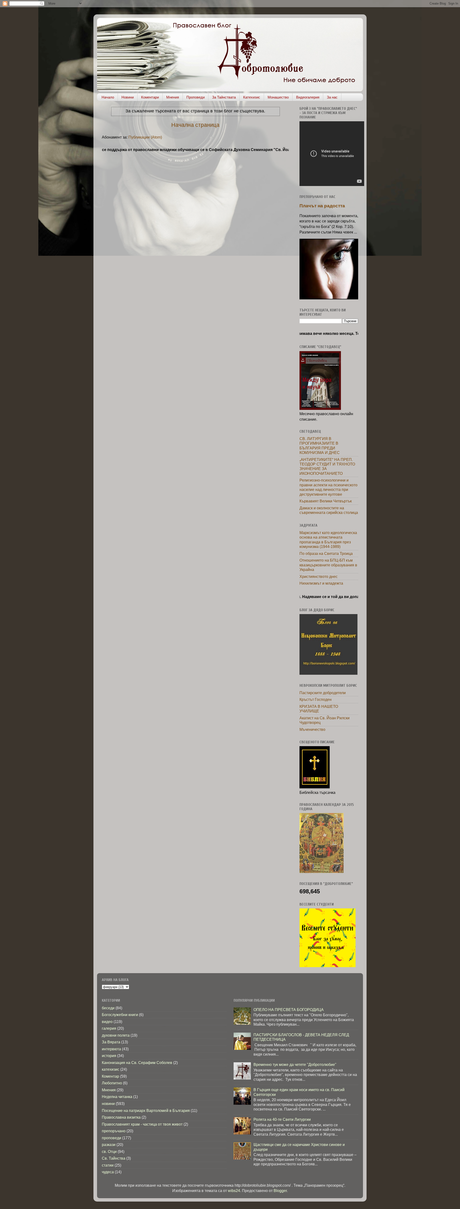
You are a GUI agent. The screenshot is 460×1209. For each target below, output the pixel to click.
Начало (108, 97)
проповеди (111, 1138)
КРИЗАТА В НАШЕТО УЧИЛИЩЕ (318, 708)
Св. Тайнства (113, 1158)
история (109, 1055)
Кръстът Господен (315, 699)
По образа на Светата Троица (326, 553)
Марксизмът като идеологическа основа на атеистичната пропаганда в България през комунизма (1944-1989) (328, 539)
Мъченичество (312, 729)
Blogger (280, 1190)
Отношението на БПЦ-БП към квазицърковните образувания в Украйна (328, 565)
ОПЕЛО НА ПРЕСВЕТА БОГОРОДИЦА (288, 1009)
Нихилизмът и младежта (321, 583)
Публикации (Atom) (145, 137)
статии (108, 1165)
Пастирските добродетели (322, 693)
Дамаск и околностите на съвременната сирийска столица (328, 510)
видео (107, 1021)
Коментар (110, 1076)
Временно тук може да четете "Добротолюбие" (294, 1064)
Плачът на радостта (322, 205)
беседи (108, 1008)
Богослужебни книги (120, 1014)
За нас (332, 97)
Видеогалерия (307, 97)
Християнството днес (318, 576)
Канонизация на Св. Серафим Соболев (137, 1062)
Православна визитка (121, 1117)
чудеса (108, 1172)
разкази (108, 1144)
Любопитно (112, 1083)
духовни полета (116, 1035)
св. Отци (109, 1151)
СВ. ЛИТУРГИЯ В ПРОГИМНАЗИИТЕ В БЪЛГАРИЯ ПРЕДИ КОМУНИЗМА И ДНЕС (319, 445)
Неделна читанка (117, 1096)
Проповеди (195, 97)
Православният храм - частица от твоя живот (142, 1124)
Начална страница (195, 125)
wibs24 (234, 1190)
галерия (109, 1028)
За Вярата (111, 1042)
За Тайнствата (224, 97)
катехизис (110, 1069)
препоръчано (114, 1131)
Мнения (172, 97)
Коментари (150, 97)
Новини (127, 97)
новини (108, 1103)
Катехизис (251, 97)
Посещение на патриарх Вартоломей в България (146, 1110)
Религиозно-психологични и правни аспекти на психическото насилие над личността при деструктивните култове (328, 487)
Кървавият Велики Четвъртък (325, 501)
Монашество (278, 97)
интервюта (111, 1049)
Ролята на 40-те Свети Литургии (282, 1119)
